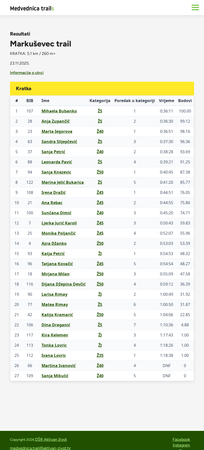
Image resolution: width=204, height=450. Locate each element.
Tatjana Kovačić (57, 263)
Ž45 (100, 192)
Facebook (181, 439)
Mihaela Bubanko (59, 111)
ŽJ (100, 253)
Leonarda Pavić (57, 162)
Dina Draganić (56, 325)
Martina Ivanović (59, 365)
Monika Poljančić (59, 233)
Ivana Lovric (54, 355)
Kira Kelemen (55, 335)
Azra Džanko (54, 243)
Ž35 (100, 355)
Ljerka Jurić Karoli (59, 223)
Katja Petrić (53, 253)
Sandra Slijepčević (59, 141)
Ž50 (100, 172)
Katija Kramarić (57, 314)
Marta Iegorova (57, 131)
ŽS (100, 111)
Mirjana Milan (56, 274)
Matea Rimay (55, 304)
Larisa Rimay (54, 294)
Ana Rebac (52, 202)
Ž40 (100, 131)
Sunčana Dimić (56, 213)
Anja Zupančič (56, 121)
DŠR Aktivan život (51, 439)
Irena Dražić (54, 192)
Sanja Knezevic (56, 172)
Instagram (181, 445)
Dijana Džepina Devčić (64, 284)
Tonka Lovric (54, 345)
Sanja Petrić (53, 151)
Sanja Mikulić (55, 375)
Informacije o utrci (27, 72)
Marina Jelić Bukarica (63, 182)
